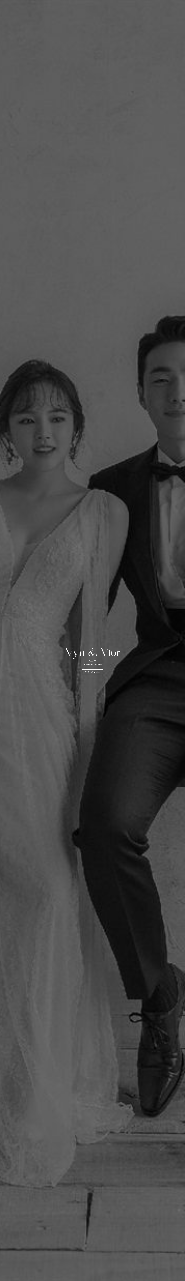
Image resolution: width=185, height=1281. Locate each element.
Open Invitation (94, 672)
